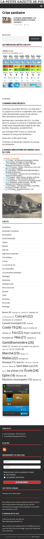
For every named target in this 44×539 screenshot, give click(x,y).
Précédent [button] (5, 205)
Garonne (31, 338)
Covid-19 (11, 327)
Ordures (28, 362)
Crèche (33, 328)
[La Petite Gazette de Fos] (22, 2)
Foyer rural (32, 332)
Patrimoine (6, 280)
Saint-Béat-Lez (27, 366)
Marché (10, 353)
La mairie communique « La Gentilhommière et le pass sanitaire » (25, 20)
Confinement (7, 320)
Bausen (6, 312)
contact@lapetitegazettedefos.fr (15, 436)
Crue (25, 328)
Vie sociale (6, 303)
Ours (35, 362)
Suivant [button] (39, 205)
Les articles (11, 474)
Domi (27, 24)
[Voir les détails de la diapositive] (22, 206)
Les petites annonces (15, 477)
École (31, 370)
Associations (7, 235)
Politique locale (7, 284)
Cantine (24, 312)
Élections (21, 375)
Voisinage (5, 306)
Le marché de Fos (8, 265)
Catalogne (33, 312)
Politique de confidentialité (11, 493)
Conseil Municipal (8, 238)
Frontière (7, 337)
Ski (4, 371)
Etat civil (5, 250)
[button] (40, 5)
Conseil (18, 320)
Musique (9, 362)
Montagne (6, 276)
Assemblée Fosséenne (10, 231)
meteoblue (6, 99)
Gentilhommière (18, 342)
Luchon (19, 349)
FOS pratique (7, 257)
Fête (20, 337)
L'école (4, 261)
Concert (24, 316)
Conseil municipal (14, 323)
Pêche (5, 366)
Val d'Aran (5, 299)
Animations (6, 227)
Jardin (36, 346)
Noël (20, 362)
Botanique (16, 312)
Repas (12, 366)
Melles (10, 358)
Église (8, 375)
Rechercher (6, 35)
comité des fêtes (8, 317)
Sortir (4, 295)
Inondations (26, 346)
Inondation (15, 346)
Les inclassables (8, 269)
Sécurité (5, 291)
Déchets (6, 333)
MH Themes (36, 537)
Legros (5, 349)
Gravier (6, 346)
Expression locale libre (10, 254)
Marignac (24, 354)
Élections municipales (17, 379)
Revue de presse (8, 288)
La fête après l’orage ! (19, 138)
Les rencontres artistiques (11, 272)
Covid (30, 323)
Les (11, 349)
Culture (4, 242)
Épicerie (5, 246)
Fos (17, 332)
